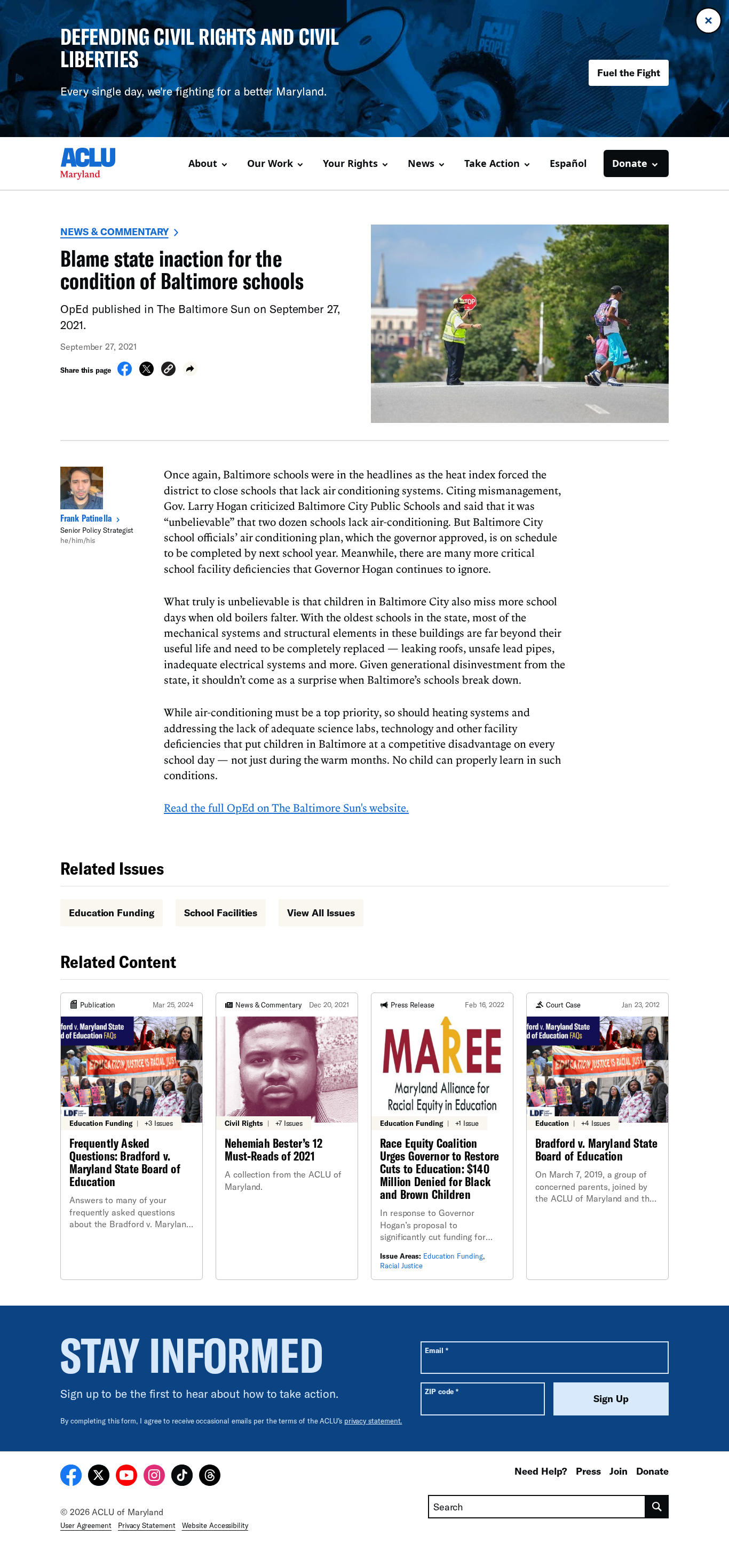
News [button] (421, 163)
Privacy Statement (147, 1525)
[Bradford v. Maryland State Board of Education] (597, 1136)
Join (618, 1471)
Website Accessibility (215, 1525)
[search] (657, 1506)
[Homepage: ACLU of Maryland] (97, 164)
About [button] (202, 163)
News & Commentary (114, 231)
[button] (168, 370)
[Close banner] (708, 20)
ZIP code (441, 1391)
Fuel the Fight (628, 72)
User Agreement (86, 1525)
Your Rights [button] (350, 163)
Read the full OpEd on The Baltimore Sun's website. (286, 807)
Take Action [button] (492, 163)
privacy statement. (373, 1421)
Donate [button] (629, 163)
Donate (652, 1471)
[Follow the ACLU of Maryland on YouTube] (126, 1477)
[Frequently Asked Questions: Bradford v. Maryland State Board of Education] (131, 1136)
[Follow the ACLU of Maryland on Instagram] (154, 1477)
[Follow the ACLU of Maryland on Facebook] (71, 1477)
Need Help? (540, 1471)
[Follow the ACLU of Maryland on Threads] (209, 1477)
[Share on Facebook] (124, 373)
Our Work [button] (270, 163)
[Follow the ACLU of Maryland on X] (98, 1477)
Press (588, 1471)
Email (436, 1350)
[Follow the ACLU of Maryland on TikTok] (182, 1477)
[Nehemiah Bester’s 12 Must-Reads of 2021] (287, 1136)
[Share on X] (146, 373)
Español (568, 163)
